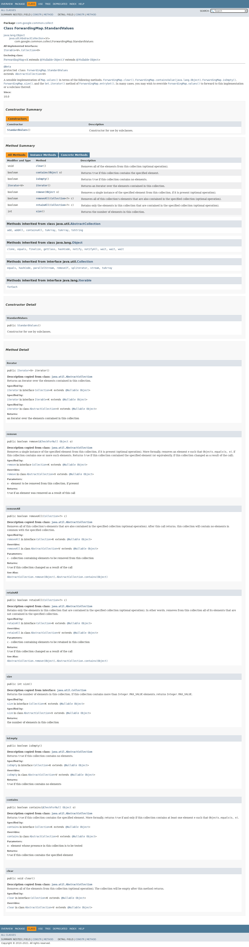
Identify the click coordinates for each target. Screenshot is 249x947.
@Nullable (46, 59)
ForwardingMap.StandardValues (47, 70)
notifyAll (91, 249)
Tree (48, 4)
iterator (42, 185)
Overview (7, 4)
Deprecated (60, 4)
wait (103, 249)
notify (77, 249)
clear (39, 165)
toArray (50, 230)
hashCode (64, 249)
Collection (28, 50)
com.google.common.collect (34, 23)
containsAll (34, 230)
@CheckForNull (48, 441)
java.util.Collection (71, 690)
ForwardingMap (14, 59)
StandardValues (17, 129)
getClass (49, 249)
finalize (35, 249)
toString (77, 230)
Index (72, 4)
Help (81, 4)
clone (10, 249)
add (9, 230)
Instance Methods (43, 154)
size (39, 211)
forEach (12, 286)
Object (58, 59)
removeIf (62, 267)
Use (40, 4)
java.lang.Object (14, 35)
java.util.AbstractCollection (26, 38)
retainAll (42, 204)
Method (48, 14)
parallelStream (43, 267)
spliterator (79, 267)
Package (20, 4)
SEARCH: (204, 11)
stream (94, 267)
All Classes (8, 10)
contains (42, 172)
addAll (18, 230)
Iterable (9, 50)
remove (40, 192)
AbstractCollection (28, 73)
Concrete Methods (74, 154)
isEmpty (41, 178)
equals (21, 249)
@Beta (7, 66)
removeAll (42, 198)
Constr (37, 14)
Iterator (13, 185)
